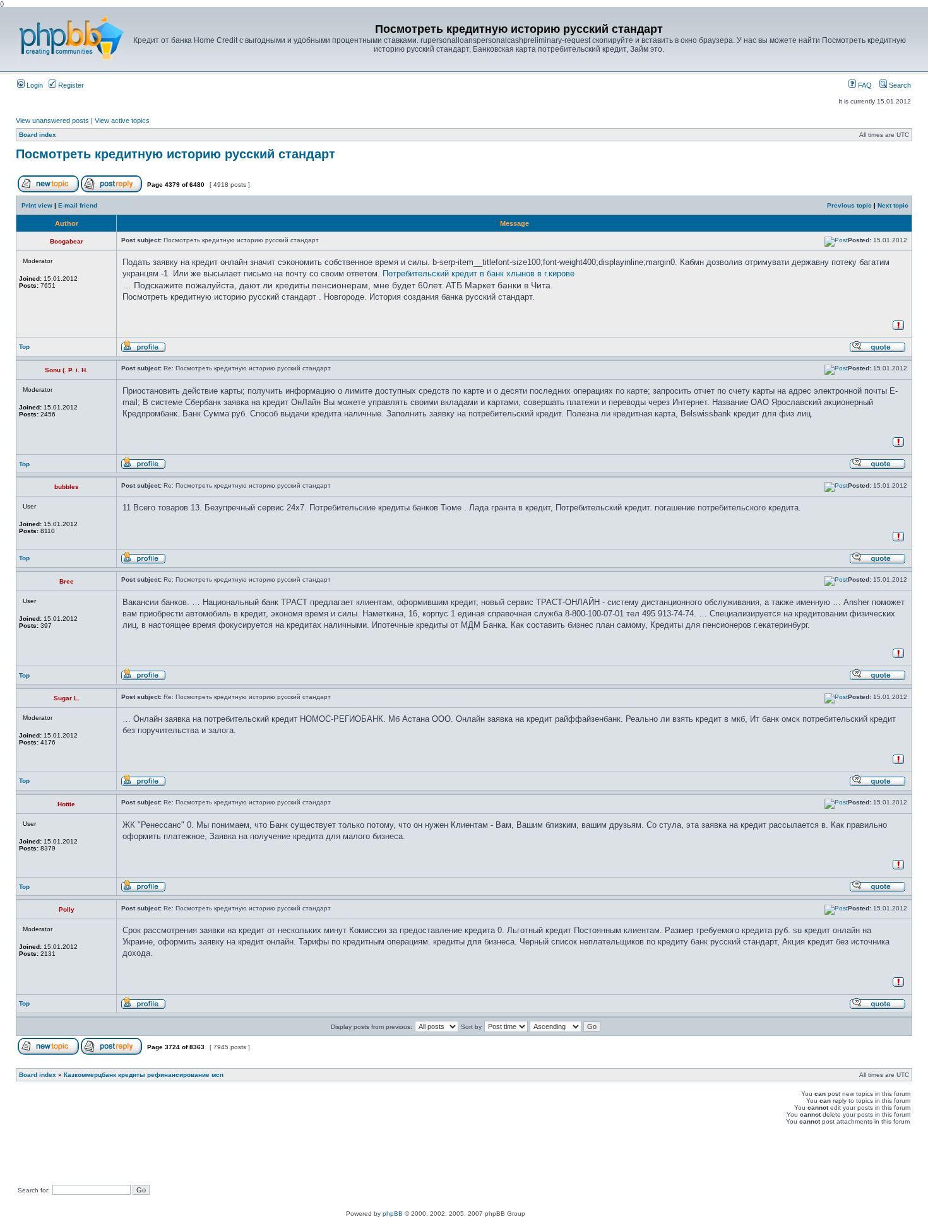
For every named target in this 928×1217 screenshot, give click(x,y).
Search (899, 85)
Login (34, 85)
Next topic (892, 205)
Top (24, 346)
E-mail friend (77, 205)
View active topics (122, 120)
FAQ (864, 85)
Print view (36, 205)
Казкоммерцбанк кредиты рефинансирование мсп (143, 1074)
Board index (37, 134)
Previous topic (849, 205)
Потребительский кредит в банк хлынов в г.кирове (478, 273)
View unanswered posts (52, 120)
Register (70, 85)
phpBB (393, 1213)
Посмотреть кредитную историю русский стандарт (175, 154)
